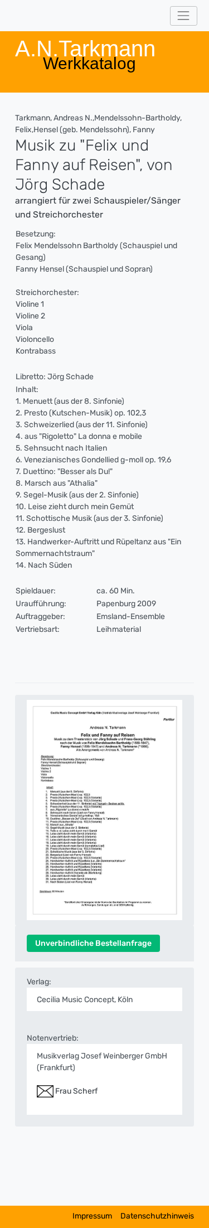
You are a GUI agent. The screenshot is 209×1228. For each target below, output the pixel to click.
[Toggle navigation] (183, 16)
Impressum (92, 1216)
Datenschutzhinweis (157, 1216)
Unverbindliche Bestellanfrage (93, 943)
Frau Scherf (76, 1091)
